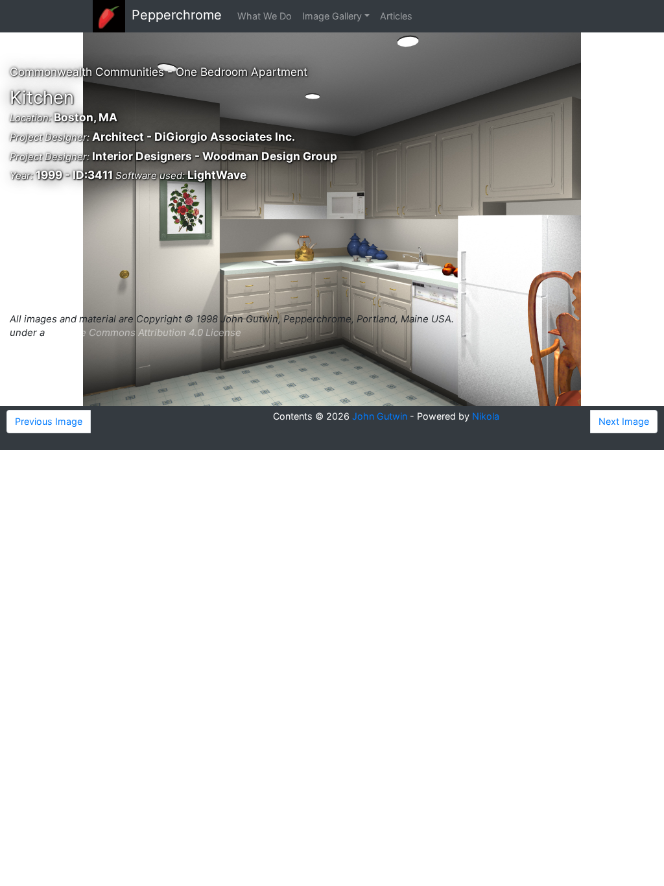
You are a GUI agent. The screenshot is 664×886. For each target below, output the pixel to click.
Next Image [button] (624, 421)
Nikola (485, 416)
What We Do (264, 15)
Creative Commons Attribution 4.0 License (144, 332)
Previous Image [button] (48, 421)
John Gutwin (379, 416)
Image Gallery (332, 15)
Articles (396, 15)
